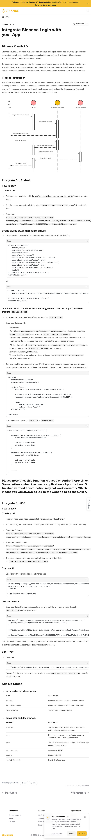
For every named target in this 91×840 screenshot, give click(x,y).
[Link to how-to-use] (17, 186)
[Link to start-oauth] (16, 568)
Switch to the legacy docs (45, 5)
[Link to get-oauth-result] (21, 601)
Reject (71, 833)
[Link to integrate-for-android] (33, 180)
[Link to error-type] (15, 652)
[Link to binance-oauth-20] (30, 47)
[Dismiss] (85, 817)
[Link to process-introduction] (27, 78)
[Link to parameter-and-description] (37, 718)
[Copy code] (87, 240)
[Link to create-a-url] (16, 191)
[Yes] (79, 241)
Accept (82, 833)
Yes (25, 783)
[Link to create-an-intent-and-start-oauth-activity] (47, 231)
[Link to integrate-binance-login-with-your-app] (23, 35)
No (34, 783)
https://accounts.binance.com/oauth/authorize (52, 196)
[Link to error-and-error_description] (38, 691)
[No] (83, 241)
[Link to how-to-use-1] (17, 509)
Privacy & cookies (57, 833)
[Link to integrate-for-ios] (27, 503)
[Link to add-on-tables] (24, 684)
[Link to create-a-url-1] (16, 513)
